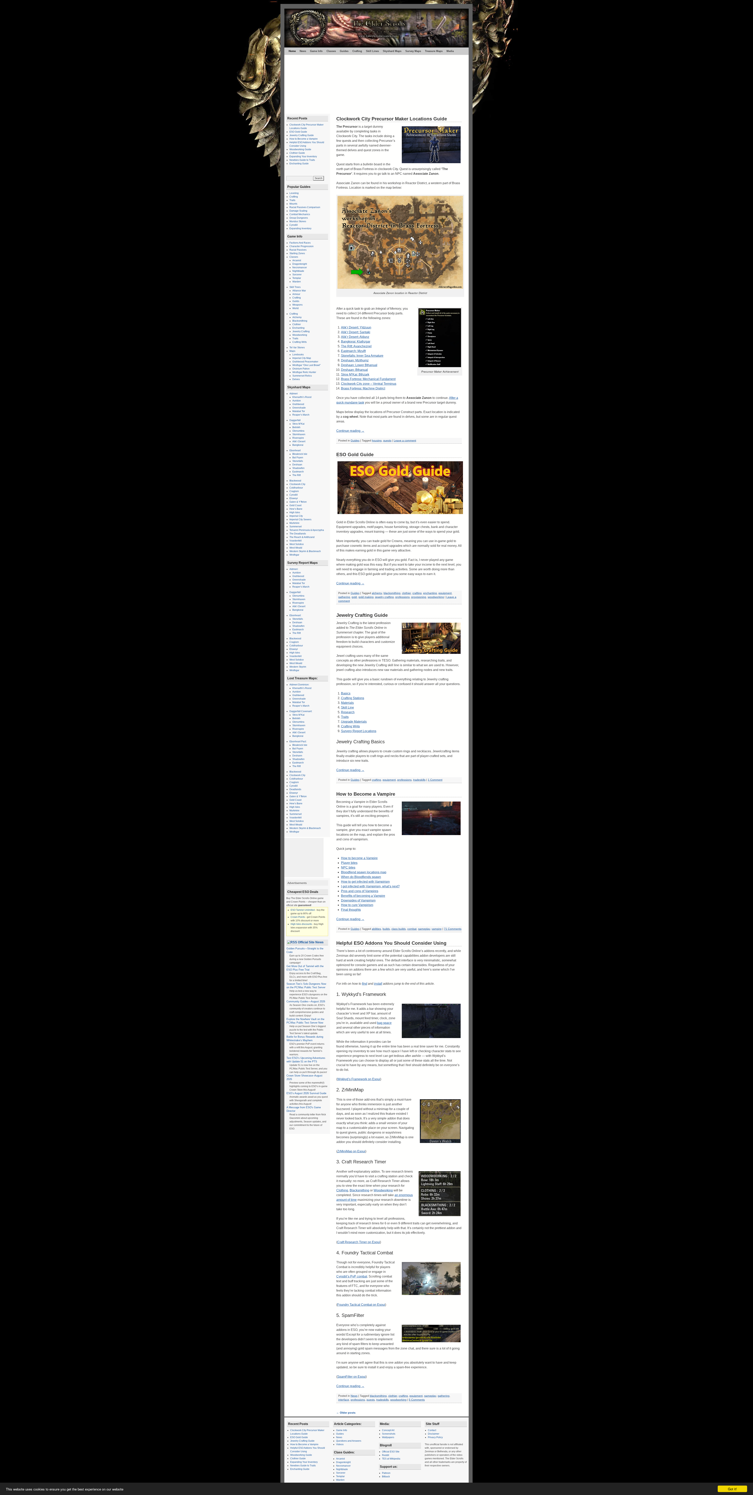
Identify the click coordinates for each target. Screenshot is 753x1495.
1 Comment (435, 779)
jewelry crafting (384, 597)
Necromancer (299, 267)
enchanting (430, 593)
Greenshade (299, 407)
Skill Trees (295, 287)
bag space (384, 1023)
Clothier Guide (297, 153)
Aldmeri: (293, 569)
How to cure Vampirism (357, 905)
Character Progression (301, 246)
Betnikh (296, 427)
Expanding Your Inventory (303, 156)
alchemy (377, 593)
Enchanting (298, 328)
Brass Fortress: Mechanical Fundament (368, 379)
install (378, 983)
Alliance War (299, 290)
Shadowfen (298, 468)
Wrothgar (294, 554)
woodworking (436, 597)
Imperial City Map (301, 358)
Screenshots (388, 1433)
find (364, 983)
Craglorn (294, 491)
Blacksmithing (359, 1190)
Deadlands (295, 789)
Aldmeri (293, 393)
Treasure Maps (434, 51)
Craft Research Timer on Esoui (358, 1242)
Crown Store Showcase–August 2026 (304, 1077)
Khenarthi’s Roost (301, 397)
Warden (296, 281)
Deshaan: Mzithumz (355, 360)
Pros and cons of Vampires (359, 891)
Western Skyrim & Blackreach (305, 551)
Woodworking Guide (300, 149)
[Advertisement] (376, 84)
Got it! (732, 1488)
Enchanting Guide (299, 163)
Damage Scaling (298, 210)
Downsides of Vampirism (358, 900)
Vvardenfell (295, 540)
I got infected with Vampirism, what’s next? (370, 886)
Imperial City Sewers (300, 519)
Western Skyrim (297, 666)
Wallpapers (388, 1437)
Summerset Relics (302, 375)
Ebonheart (295, 450)
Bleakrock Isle (299, 454)
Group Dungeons (298, 218)
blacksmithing (392, 593)
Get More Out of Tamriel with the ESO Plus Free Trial (305, 968)
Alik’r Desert (298, 441)
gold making (366, 597)
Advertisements (297, 882)
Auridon (296, 400)
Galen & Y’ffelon (298, 501)
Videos (340, 1444)
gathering (344, 597)
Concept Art (388, 1430)
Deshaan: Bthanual (354, 369)
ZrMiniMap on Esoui (351, 1151)
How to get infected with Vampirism (365, 881)
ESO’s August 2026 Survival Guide (306, 1093)
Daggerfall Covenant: (300, 711)
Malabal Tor (298, 411)
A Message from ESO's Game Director (303, 1109)
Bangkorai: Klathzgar (355, 341)
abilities (376, 928)
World (295, 308)
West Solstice (296, 544)
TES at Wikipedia (391, 1458)
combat (412, 928)
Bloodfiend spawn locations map (363, 872)
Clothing (342, 1190)
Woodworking (383, 1190)
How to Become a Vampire (365, 794)
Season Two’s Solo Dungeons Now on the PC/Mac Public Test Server (306, 985)
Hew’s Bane (295, 509)
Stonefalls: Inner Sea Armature (362, 355)
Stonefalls (297, 461)
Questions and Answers (348, 1440)
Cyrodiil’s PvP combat (351, 1276)
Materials (347, 702)
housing (377, 440)
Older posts (346, 1412)
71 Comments (452, 928)
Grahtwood (298, 404)
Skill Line (347, 707)
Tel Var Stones (297, 347)
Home (292, 51)
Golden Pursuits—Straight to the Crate (304, 950)
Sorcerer (297, 274)
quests (387, 440)
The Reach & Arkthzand (302, 537)
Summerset (295, 526)
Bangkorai (297, 445)
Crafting (357, 51)
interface (343, 1399)
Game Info (316, 51)
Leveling (294, 193)
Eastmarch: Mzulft (353, 351)
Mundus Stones (297, 221)
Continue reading (350, 430)
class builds (398, 928)
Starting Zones (297, 253)
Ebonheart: (295, 615)
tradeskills (419, 779)
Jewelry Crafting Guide (362, 615)
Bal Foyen (297, 457)
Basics (345, 693)
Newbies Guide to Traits (302, 160)
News (303, 51)
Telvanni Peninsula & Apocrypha (306, 530)
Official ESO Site (390, 1451)
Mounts (293, 203)
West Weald (295, 547)
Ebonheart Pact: (297, 741)
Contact (432, 1430)
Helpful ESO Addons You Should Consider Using (391, 943)
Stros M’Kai (298, 423)
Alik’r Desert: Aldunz (355, 336)
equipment (445, 593)
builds (386, 928)
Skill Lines (372, 51)
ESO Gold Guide (355, 454)
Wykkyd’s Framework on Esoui (358, 1079)
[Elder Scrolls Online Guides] (376, 28)
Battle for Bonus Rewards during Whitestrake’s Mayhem (304, 1038)
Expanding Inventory (300, 228)
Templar (296, 278)
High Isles (294, 512)
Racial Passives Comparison (304, 207)
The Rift (296, 475)
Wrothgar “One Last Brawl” (306, 365)
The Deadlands (297, 533)
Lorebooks (298, 354)
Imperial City (296, 516)
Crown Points (298, 917)
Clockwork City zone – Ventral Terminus (368, 383)
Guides (344, 51)
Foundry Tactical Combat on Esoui (361, 1304)
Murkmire (294, 523)
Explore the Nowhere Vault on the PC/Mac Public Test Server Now (305, 1021)
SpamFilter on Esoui (351, 1376)
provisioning (418, 597)
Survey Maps (413, 51)
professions (402, 597)
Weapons (297, 304)
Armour (296, 294)
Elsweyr (293, 498)
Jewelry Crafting (301, 331)
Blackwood (295, 480)
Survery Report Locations (358, 731)
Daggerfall (295, 420)
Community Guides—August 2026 (305, 1001)
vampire (437, 928)
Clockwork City (297, 484)
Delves (296, 379)
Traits (345, 717)
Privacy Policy (435, 1437)
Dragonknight (299, 264)
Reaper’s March (300, 414)
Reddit (385, 1455)
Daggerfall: (295, 592)
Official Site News (311, 942)
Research (348, 712)
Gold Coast (295, 505)
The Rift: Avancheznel (356, 346)
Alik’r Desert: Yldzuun (356, 327)
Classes (331, 51)
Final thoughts (351, 909)
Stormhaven (298, 434)
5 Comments (417, 1399)
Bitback (386, 1476)
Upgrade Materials (354, 721)
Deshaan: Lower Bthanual (359, 365)
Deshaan (297, 464)
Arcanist (296, 260)
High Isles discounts (301, 924)
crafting (417, 593)
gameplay (424, 928)
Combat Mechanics (299, 214)
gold (354, 597)
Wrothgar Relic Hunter (304, 372)
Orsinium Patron (301, 368)
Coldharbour (296, 487)
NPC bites (348, 867)
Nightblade (298, 271)
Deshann (297, 755)
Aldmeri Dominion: (299, 684)
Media (450, 51)
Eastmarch (298, 471)
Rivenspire (298, 438)
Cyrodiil (293, 225)
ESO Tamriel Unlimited (303, 910)
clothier (406, 593)
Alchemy (297, 317)
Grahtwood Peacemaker (305, 361)
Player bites (349, 862)
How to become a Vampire (359, 858)
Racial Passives (297, 249)
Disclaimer (433, 1433)
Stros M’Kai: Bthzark (355, 374)
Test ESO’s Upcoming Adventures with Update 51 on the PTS (305, 1059)
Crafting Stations (352, 698)
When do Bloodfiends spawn (361, 877)
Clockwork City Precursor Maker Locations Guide (391, 118)
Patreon (386, 1473)
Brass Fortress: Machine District (363, 388)
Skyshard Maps (392, 51)
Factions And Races (300, 242)
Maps (292, 351)
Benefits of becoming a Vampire (363, 895)
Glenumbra (298, 430)
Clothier (296, 324)
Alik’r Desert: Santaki (355, 332)
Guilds (295, 301)
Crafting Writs (350, 726)
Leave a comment (405, 440)
